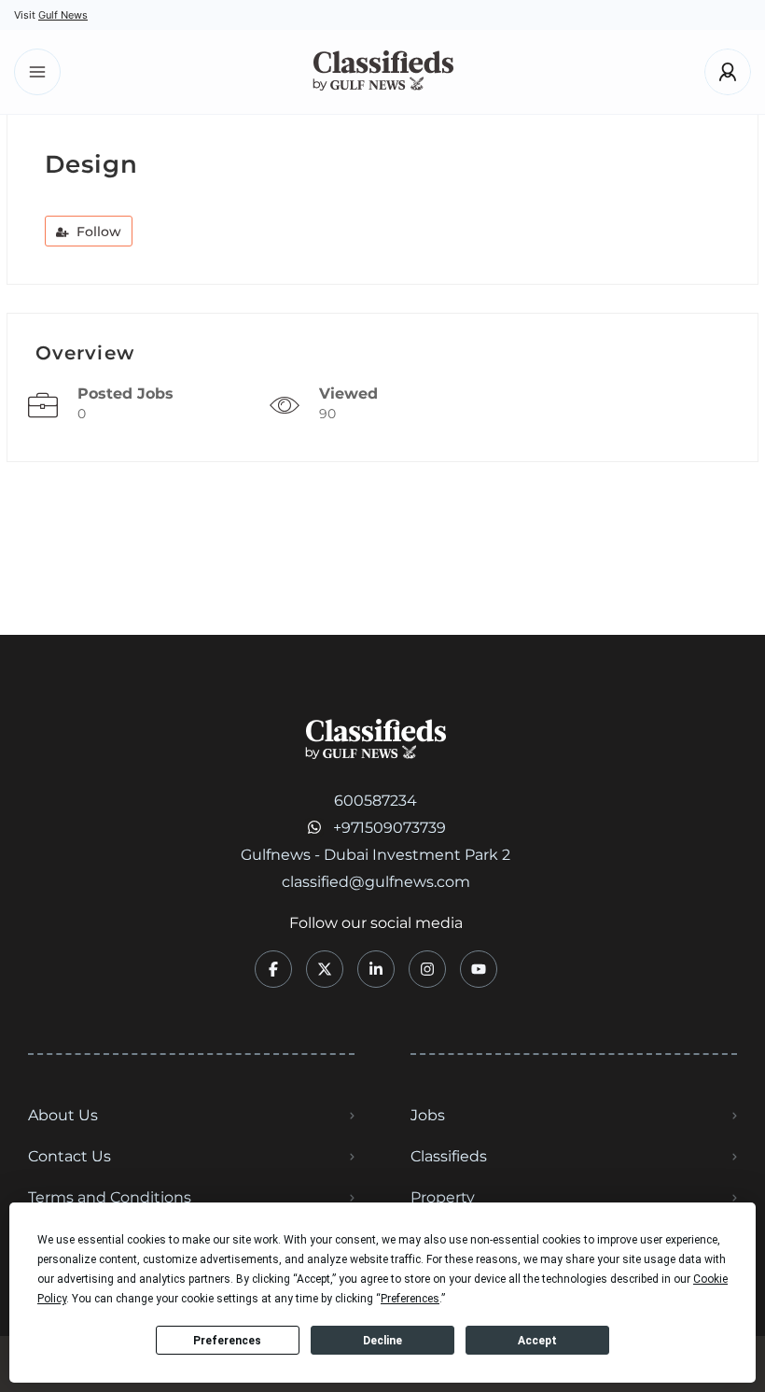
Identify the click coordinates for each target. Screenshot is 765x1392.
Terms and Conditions (109, 1197)
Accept (537, 1340)
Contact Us (69, 1156)
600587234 (375, 800)
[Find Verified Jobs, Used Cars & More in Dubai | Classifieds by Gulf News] (383, 72)
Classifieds (448, 1156)
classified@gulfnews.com (376, 882)
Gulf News (63, 14)
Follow (97, 231)
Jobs (427, 1115)
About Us (63, 1115)
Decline (382, 1340)
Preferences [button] (410, 1298)
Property (442, 1197)
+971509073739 (389, 828)
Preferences (227, 1340)
